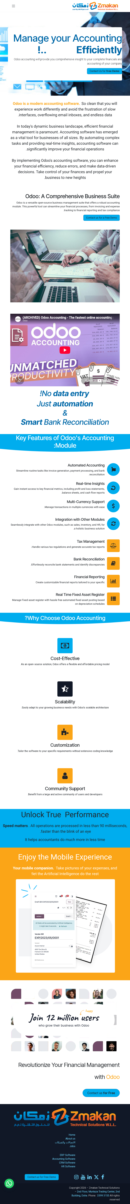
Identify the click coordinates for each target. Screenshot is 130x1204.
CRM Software (67, 1162)
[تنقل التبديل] (13, 6)
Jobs (72, 1146)
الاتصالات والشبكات (65, 1142)
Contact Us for (104, 71)
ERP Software (67, 1155)
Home (71, 1134)
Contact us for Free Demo (41, 1177)
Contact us (101, 1093)
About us (70, 1138)
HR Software (68, 1166)
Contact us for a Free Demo (101, 217)
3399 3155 (103, 1195)
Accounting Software (63, 1158)
